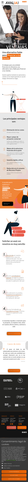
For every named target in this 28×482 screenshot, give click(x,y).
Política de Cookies (11, 460)
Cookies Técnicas (7, 463)
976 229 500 (3, 421)
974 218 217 (12, 421)
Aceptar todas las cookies (14, 478)
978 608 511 (21, 421)
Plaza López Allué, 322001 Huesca (13, 419)
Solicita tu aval (21, 427)
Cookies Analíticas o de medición (11, 465)
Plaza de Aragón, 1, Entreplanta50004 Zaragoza (5, 419)
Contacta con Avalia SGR (6, 204)
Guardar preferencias (14, 471)
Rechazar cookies (14, 475)
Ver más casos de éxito (14, 370)
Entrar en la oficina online (14, 333)
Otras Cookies (6, 468)
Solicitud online (11, 427)
